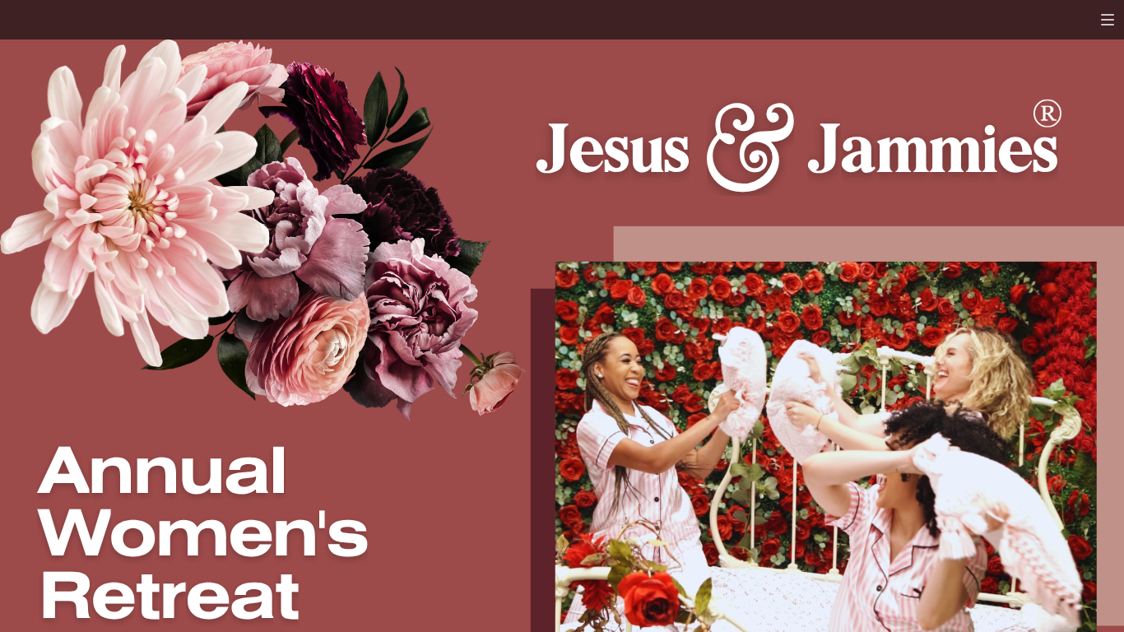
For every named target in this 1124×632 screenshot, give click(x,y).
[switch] (1107, 20)
